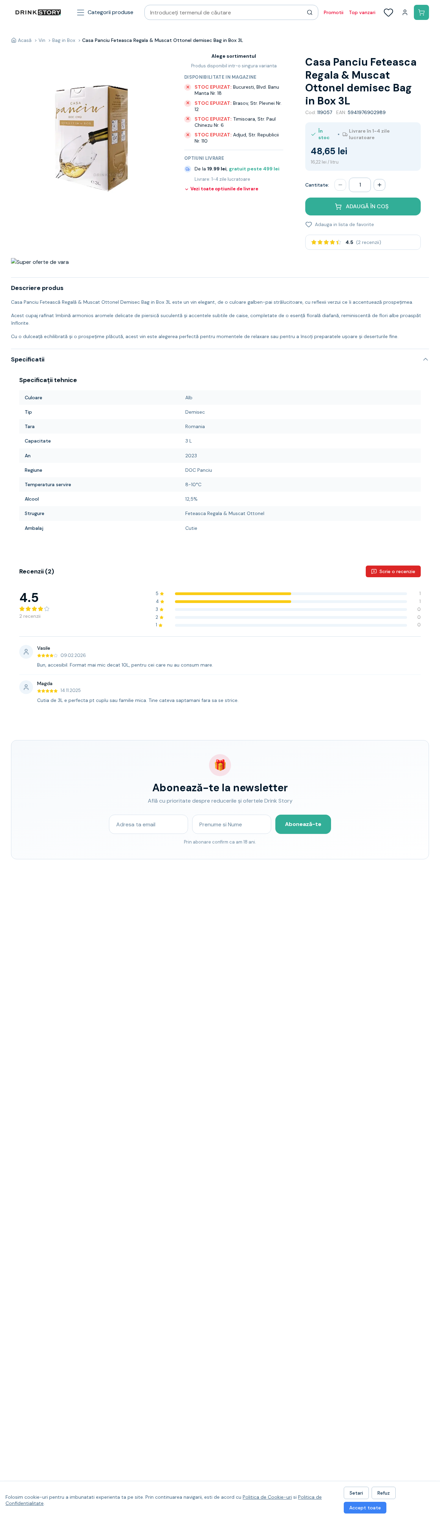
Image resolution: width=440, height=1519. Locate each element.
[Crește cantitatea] (379, 185)
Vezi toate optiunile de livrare (224, 189)
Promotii (333, 12)
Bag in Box (63, 40)
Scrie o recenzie (397, 571)
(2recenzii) (368, 242)
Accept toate (365, 1508)
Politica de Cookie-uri (267, 1497)
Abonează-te (303, 824)
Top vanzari (362, 12)
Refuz (383, 1493)
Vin (41, 40)
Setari (356, 1493)
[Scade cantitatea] (340, 185)
